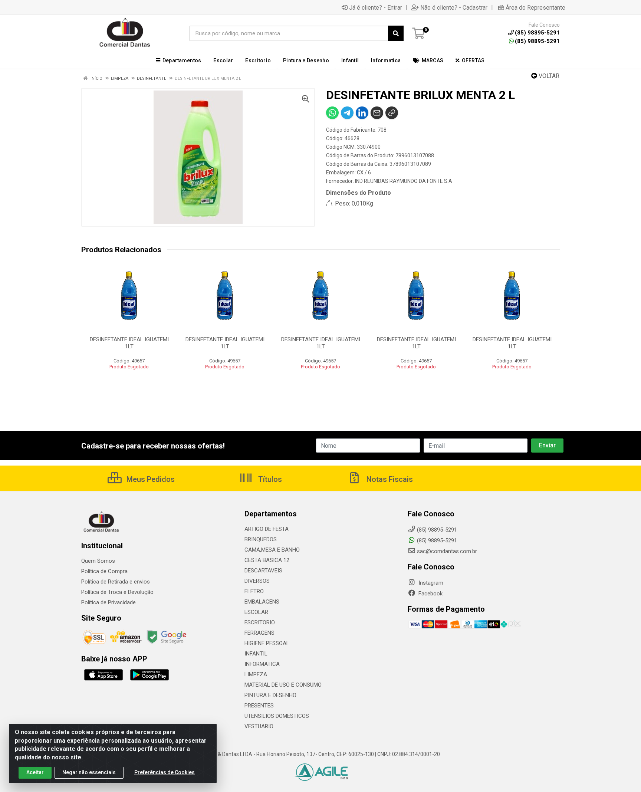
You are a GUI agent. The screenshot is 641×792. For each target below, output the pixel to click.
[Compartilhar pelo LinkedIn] (362, 112)
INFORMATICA (262, 664)
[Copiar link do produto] (391, 112)
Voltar (548, 75)
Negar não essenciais (89, 772)
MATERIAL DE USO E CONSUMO (283, 684)
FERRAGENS (259, 633)
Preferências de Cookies (164, 772)
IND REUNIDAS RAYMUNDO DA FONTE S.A (403, 181)
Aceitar (35, 772)
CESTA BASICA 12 (266, 560)
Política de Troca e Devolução (117, 592)
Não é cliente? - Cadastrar (453, 7)
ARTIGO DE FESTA (266, 529)
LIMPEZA (255, 674)
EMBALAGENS (261, 601)
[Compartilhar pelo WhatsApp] (332, 112)
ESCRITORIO (259, 622)
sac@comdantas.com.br (447, 551)
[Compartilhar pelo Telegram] (347, 112)
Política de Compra (104, 571)
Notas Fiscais (389, 479)
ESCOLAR (256, 612)
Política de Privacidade (108, 602)
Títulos (269, 479)
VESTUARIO (258, 726)
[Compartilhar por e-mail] (377, 112)
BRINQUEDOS (260, 539)
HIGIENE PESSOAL (266, 643)
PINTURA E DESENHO (270, 695)
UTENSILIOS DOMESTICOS (276, 716)
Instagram (430, 582)
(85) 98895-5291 (537, 41)
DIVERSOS (257, 581)
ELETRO (254, 591)
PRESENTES (259, 705)
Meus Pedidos (150, 479)
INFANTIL (255, 653)
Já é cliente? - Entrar (375, 7)
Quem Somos (98, 561)
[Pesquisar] (396, 33)
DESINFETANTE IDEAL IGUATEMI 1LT (129, 343)
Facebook (430, 593)
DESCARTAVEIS (263, 570)
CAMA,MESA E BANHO (272, 549)
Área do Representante (535, 7)
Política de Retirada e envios (115, 581)
